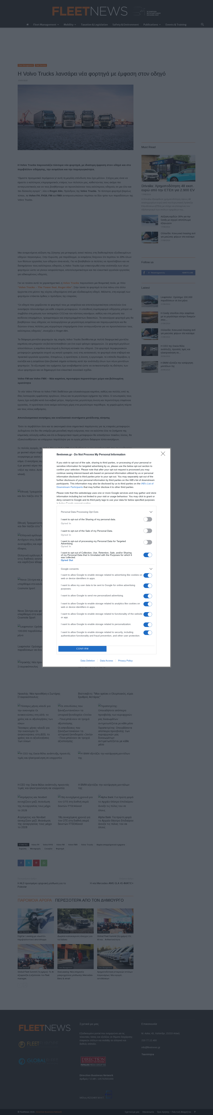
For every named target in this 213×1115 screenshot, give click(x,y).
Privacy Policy (125, 660)
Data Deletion (88, 660)
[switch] (147, 519)
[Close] (164, 455)
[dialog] (106, 557)
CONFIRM (82, 648)
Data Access (106, 660)
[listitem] (106, 512)
